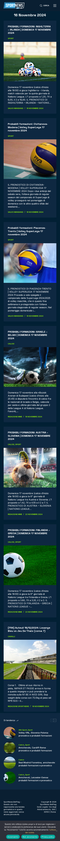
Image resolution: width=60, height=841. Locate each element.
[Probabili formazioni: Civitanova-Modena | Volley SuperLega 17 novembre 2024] (30, 159)
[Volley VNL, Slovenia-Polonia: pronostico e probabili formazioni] (10, 733)
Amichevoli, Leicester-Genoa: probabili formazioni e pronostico (35, 779)
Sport (11, 38)
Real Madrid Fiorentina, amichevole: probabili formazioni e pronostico (37, 764)
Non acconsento (30, 837)
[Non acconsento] (56, 830)
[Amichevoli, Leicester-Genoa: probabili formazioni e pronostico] (10, 778)
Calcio (11, 344)
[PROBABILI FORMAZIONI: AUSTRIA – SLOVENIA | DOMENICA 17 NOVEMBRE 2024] (30, 467)
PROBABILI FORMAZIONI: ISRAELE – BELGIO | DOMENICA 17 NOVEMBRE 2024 (27, 335)
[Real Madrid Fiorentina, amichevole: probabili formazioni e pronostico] (10, 763)
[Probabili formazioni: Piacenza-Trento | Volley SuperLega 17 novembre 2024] (30, 263)
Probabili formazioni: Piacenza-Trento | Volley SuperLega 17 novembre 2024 (27, 231)
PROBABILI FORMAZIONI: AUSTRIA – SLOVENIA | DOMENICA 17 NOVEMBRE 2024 (29, 436)
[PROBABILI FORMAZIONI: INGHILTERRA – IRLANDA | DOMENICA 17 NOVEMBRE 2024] (30, 61)
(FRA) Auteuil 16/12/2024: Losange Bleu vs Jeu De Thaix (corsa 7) (29, 629)
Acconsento (13, 837)
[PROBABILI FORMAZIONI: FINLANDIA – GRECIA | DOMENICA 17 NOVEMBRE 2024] (30, 565)
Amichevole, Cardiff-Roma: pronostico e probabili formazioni (35, 749)
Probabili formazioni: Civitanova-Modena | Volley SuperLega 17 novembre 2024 (28, 127)
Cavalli (11, 636)
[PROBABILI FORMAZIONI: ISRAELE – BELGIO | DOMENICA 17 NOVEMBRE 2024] (30, 367)
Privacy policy (48, 837)
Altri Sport (23, 730)
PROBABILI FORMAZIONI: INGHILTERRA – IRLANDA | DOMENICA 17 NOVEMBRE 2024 (29, 30)
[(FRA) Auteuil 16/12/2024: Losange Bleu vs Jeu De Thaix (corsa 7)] (30, 659)
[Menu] (54, 5)
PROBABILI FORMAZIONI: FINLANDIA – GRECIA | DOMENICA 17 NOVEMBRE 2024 (29, 533)
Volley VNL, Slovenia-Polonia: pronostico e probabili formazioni (35, 734)
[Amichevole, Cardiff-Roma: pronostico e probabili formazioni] (10, 748)
